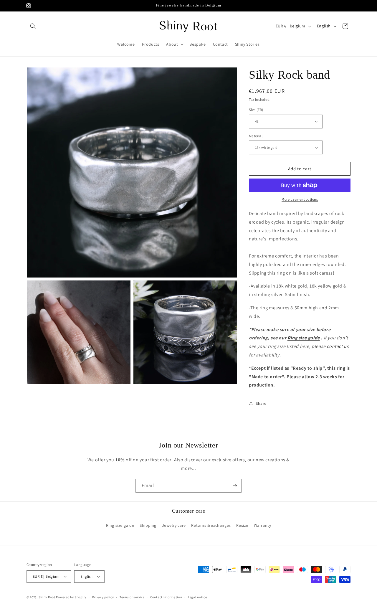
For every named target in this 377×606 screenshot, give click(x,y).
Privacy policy (103, 597)
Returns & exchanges (211, 525)
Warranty (262, 525)
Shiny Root (47, 597)
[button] (33, 26)
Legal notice (197, 597)
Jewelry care (174, 525)
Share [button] (261, 403)
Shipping (148, 525)
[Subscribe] (234, 486)
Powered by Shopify (71, 597)
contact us (338, 346)
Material (255, 135)
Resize (242, 525)
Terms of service (132, 597)
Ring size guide (303, 338)
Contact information (166, 597)
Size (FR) (256, 109)
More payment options (300, 199)
